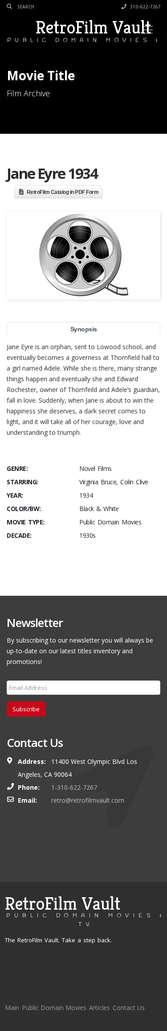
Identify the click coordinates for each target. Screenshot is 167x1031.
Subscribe (26, 709)
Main (12, 1007)
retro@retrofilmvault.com (87, 800)
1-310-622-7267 (74, 787)
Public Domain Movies (54, 1007)
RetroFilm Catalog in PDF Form (63, 192)
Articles (99, 1007)
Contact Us (129, 1007)
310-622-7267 (144, 7)
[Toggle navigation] (147, 30)
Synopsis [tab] (83, 329)
